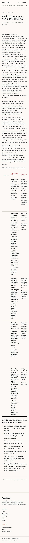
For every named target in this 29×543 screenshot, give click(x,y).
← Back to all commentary (8, 480)
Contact (4, 520)
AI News (4, 518)
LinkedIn (4, 529)
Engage (24, 2)
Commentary (11, 5)
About (4, 5)
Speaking (20, 5)
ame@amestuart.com (7, 527)
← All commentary (7, 12)
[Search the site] (19, 2)
